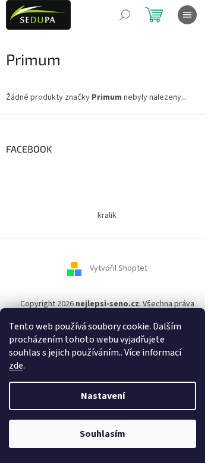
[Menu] (187, 15)
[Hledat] (125, 15)
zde (16, 365)
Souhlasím (102, 433)
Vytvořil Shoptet (118, 269)
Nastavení (103, 395)
